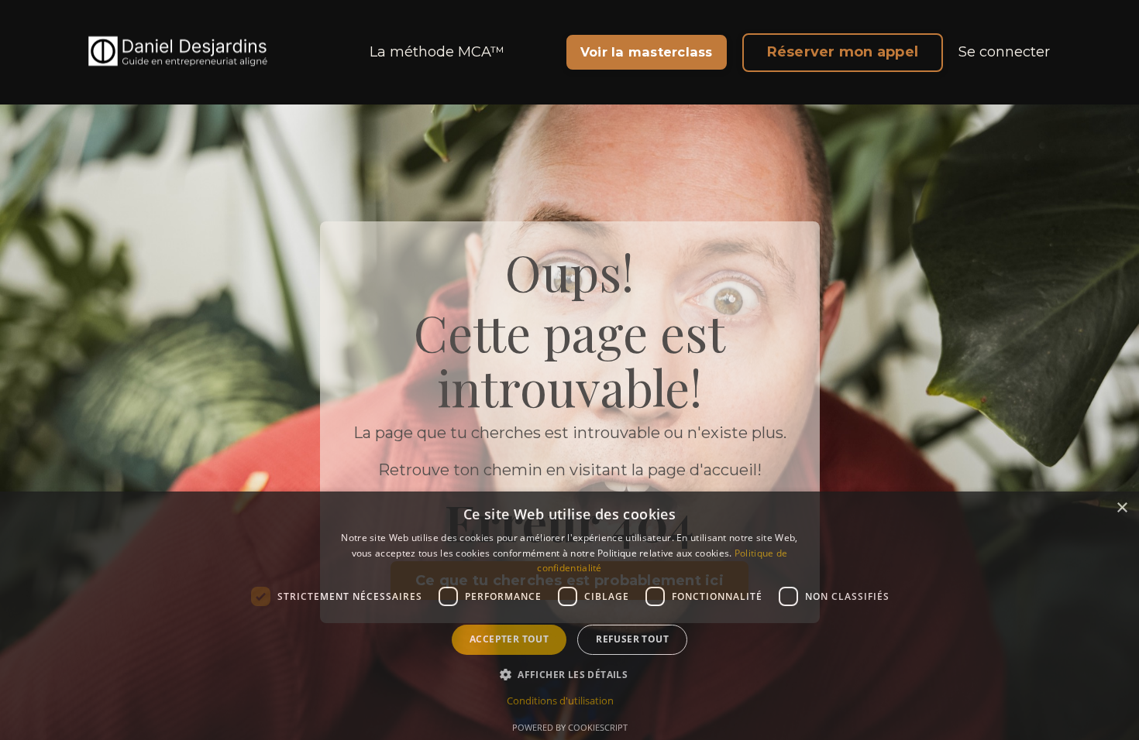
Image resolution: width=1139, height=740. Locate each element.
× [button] (1121, 508)
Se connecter (1004, 51)
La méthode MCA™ (437, 51)
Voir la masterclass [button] (646, 52)
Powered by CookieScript (570, 727)
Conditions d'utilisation (560, 700)
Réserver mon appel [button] (843, 51)
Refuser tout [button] (632, 639)
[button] (569, 674)
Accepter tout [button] (509, 639)
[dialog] (569, 616)
